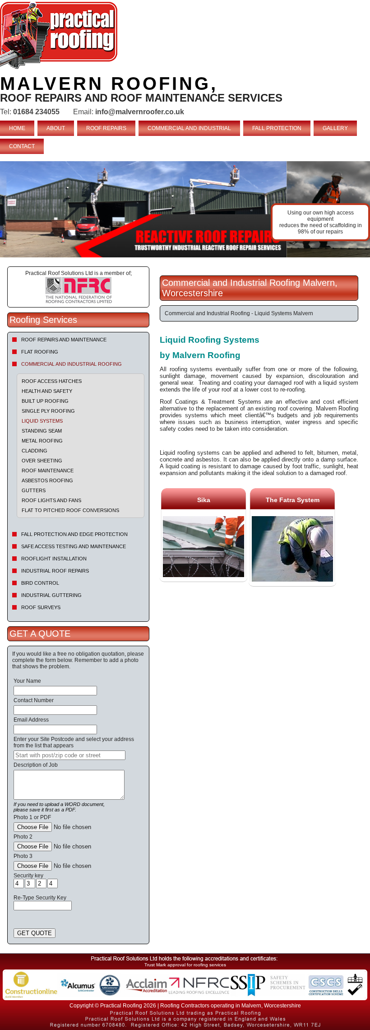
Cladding (34, 450)
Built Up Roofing (45, 401)
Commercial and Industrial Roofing (71, 364)
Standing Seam (42, 430)
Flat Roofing (39, 351)
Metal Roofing (42, 440)
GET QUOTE (34, 933)
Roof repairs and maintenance (63, 339)
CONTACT (22, 146)
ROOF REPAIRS (106, 128)
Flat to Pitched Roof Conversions (70, 510)
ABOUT (55, 128)
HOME (17, 128)
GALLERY (335, 128)
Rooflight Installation (54, 558)
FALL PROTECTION (276, 128)
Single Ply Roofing (48, 411)
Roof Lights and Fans (51, 500)
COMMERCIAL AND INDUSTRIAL (189, 128)
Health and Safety (47, 391)
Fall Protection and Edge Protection (74, 534)
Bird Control (40, 583)
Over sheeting (42, 460)
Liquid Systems (42, 421)
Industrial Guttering (51, 595)
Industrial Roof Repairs (55, 570)
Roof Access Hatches (52, 381)
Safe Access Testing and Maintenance (73, 546)
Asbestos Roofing (47, 480)
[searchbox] (69, 755)
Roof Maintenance (48, 470)
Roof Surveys (40, 607)
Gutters (34, 490)
